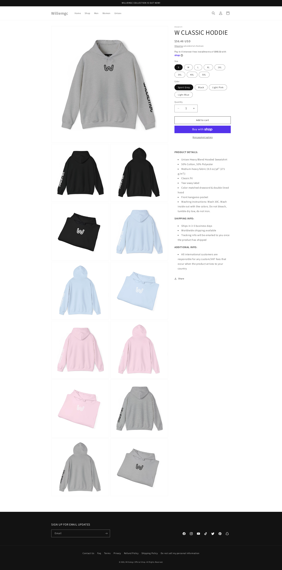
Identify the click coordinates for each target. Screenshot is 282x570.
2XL (220, 67)
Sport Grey (184, 87)
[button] (213, 13)
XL (208, 67)
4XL (192, 74)
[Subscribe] (106, 533)
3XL (180, 74)
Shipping (178, 46)
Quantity (178, 102)
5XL (204, 74)
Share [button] (181, 278)
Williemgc (129, 562)
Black (201, 87)
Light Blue (183, 94)
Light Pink (218, 87)
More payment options (203, 137)
